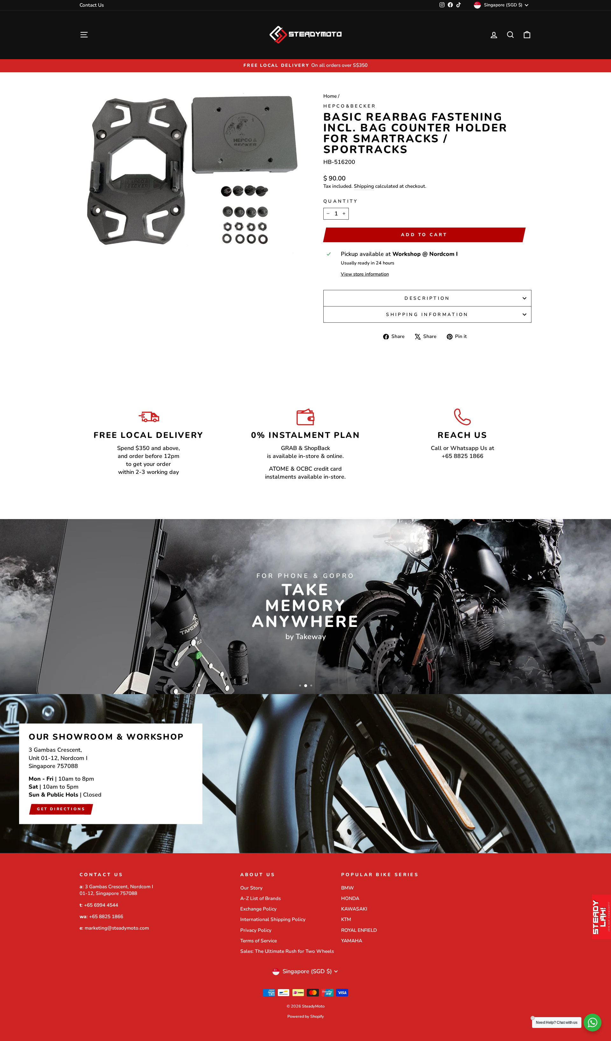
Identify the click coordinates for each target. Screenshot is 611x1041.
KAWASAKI (354, 909)
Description (427, 298)
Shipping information (427, 314)
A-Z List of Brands (260, 898)
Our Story (251, 888)
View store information (365, 274)
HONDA (350, 898)
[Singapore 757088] (305, 773)
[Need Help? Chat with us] (592, 1022)
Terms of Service (258, 941)
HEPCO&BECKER (349, 106)
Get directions (61, 809)
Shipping (364, 186)
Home (330, 96)
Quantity (340, 201)
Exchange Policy (258, 909)
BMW (347, 888)
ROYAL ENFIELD (359, 930)
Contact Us (92, 5)
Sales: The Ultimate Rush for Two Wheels (287, 951)
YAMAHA (351, 941)
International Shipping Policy (273, 919)
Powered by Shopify (305, 1016)
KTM (346, 919)
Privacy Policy (255, 930)
